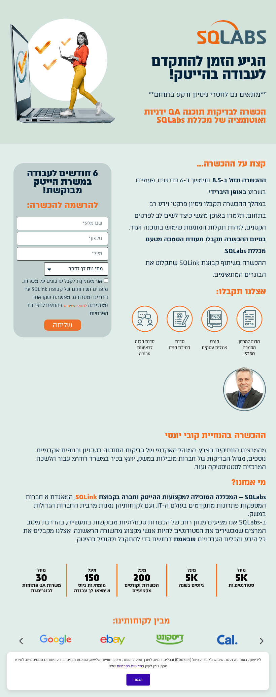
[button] (21, 641)
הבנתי (138, 679)
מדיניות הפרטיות (129, 666)
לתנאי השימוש (75, 305)
